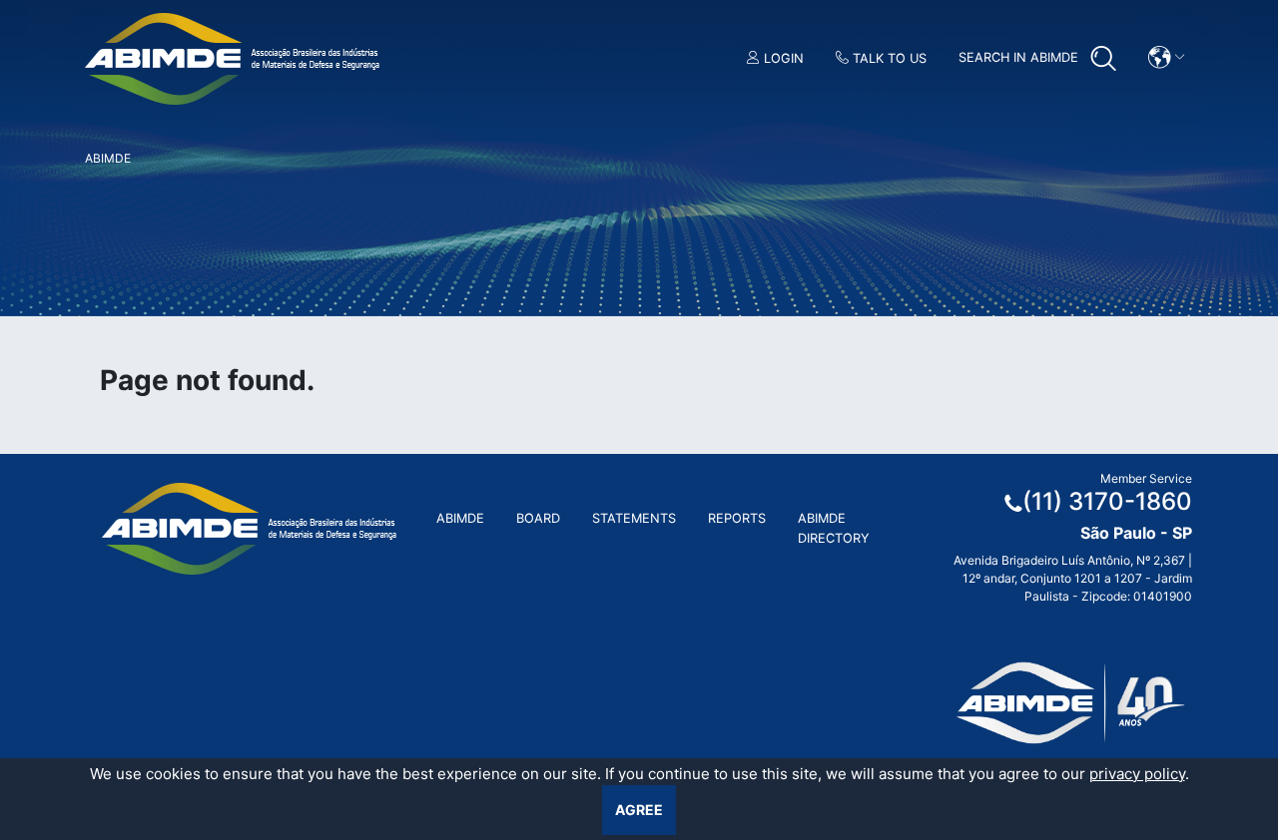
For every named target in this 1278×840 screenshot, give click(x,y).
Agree (639, 809)
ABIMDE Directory (834, 528)
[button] (1166, 57)
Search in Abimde (1020, 57)
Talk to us (888, 58)
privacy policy (1137, 773)
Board (538, 518)
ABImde (460, 518)
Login (782, 58)
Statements (634, 518)
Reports (737, 518)
